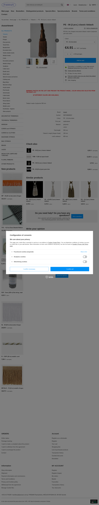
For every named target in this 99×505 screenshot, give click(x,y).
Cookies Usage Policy (54, 242)
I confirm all (69, 269)
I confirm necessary (29, 269)
